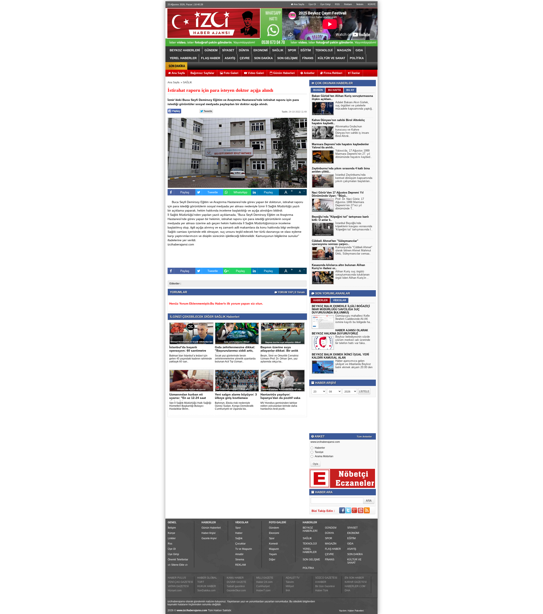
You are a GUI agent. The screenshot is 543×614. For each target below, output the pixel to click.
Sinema (239, 559)
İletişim (172, 527)
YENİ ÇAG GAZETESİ (180, 582)
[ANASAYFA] (213, 23)
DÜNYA (329, 533)
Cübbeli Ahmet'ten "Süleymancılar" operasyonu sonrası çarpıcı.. (335, 242)
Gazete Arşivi (209, 538)
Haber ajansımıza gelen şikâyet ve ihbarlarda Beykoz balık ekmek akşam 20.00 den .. (353, 365)
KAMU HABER (235, 577)
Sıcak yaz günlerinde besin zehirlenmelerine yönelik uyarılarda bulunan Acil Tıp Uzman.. (235, 358)
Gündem (274, 527)
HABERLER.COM (355, 586)
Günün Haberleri (211, 527)
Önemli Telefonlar (178, 559)
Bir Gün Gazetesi (325, 586)
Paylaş (184, 192)
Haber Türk (321, 590)
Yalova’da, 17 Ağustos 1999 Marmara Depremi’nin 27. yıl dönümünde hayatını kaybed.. (353, 154)
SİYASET (352, 527)
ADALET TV (292, 577)
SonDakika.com (206, 590)
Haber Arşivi (209, 533)
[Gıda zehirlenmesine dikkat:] (238, 333)
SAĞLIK (187, 82)
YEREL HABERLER (310, 550)
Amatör (239, 554)
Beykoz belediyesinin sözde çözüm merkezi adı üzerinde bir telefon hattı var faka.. (352, 340)
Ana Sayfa (298, 4)
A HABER (320, 582)
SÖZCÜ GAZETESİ (326, 577)
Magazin (274, 548)
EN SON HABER (354, 577)
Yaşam (273, 554)
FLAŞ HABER (333, 548)
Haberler (320, 447)
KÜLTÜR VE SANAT (354, 561)
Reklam (348, 4)
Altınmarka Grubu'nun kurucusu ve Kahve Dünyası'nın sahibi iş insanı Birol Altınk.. (352, 131)
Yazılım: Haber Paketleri (351, 610)
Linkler (172, 538)
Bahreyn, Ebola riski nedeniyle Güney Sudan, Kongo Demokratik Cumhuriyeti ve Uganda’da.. (234, 405)
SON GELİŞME (311, 559)
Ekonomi (274, 533)
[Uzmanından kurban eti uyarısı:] (192, 380)
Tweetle (212, 192)
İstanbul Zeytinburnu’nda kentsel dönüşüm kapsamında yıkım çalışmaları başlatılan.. (353, 178)
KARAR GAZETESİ (356, 582)
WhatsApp (240, 192)
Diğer (272, 559)
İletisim (359, 4)
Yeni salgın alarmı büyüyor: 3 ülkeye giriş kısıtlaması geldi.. (236, 398)
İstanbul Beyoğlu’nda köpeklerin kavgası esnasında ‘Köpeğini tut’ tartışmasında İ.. (353, 226)
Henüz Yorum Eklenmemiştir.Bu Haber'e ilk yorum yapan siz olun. (216, 303)
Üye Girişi (325, 4)
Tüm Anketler (364, 436)
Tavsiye (319, 452)
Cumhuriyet (263, 586)
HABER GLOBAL (207, 577)
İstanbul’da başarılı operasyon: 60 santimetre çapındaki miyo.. (187, 350)
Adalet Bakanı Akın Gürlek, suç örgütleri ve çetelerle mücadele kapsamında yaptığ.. (354, 105)
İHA (288, 590)
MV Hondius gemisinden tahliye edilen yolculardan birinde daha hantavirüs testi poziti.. (278, 405)
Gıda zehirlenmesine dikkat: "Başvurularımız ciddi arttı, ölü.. (235, 350)
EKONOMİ (353, 533)
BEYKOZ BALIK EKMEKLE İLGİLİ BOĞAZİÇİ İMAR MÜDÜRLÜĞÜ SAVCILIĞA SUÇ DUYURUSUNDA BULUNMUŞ (341, 309)
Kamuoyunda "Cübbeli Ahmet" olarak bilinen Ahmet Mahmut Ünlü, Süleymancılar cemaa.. (353, 250)
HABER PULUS (177, 577)
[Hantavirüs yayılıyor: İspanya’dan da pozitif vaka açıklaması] (283, 380)
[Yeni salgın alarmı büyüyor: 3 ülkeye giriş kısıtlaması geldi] (238, 380)
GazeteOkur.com (236, 590)
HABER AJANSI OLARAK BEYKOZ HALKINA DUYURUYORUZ (340, 332)
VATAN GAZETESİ (178, 586)
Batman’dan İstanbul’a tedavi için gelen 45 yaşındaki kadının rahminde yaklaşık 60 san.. (190, 358)
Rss (170, 543)
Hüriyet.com (175, 590)
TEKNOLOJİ (310, 543)
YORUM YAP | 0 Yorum (291, 292)
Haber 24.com (264, 582)
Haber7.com (263, 590)
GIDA (350, 543)
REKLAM (240, 564)
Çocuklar (240, 543)
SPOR (328, 538)
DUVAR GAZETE (236, 582)
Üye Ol (312, 4)
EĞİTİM (351, 538)
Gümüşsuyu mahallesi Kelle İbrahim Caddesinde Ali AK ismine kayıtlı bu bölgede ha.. (353, 319)
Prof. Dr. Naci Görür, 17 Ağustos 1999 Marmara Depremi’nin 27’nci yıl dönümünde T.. (349, 203)
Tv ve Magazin (243, 548)
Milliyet (290, 586)
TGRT (200, 582)
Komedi (273, 543)
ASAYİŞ (351, 548)
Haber (238, 533)
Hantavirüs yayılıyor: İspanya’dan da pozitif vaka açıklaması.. (280, 398)
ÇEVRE (329, 554)
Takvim (290, 582)
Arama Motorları (324, 456)
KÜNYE (372, 4)
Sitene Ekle (178, 564)
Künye (171, 533)
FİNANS (329, 559)
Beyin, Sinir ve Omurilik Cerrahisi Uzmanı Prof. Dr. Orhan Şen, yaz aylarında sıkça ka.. (279, 358)
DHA (347, 590)
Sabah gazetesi (236, 586)
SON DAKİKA (355, 554)
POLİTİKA (308, 568)
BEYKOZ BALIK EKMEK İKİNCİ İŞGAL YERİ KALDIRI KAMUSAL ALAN (340, 356)
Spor (238, 527)
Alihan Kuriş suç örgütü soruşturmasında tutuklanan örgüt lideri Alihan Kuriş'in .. (352, 274)
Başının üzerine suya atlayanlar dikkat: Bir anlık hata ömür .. (279, 350)
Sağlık (238, 538)
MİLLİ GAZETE (264, 577)
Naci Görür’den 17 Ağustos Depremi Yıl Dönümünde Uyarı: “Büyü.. (338, 194)
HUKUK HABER (206, 586)
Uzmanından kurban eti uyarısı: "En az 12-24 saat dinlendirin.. (187, 398)
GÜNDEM (330, 527)
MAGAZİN (330, 543)
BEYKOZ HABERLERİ (310, 529)
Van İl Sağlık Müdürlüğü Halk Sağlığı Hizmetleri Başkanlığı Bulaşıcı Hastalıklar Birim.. (190, 405)
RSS (337, 4)
